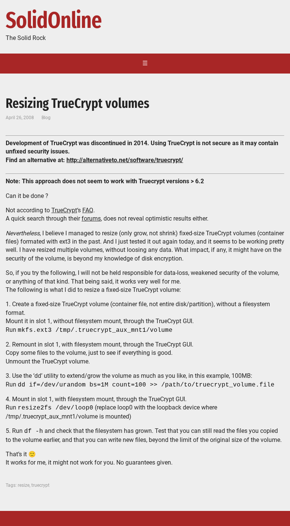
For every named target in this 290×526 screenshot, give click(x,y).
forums (91, 218)
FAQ (87, 210)
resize (23, 485)
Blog (46, 117)
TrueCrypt (64, 210)
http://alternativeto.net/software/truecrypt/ (124, 160)
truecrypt (40, 485)
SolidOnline (54, 20)
